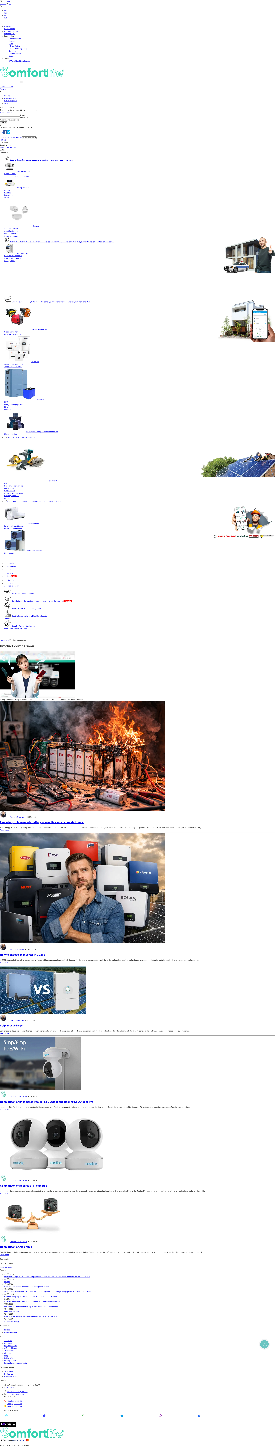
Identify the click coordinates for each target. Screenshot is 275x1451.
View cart (4, 147)
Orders (7, 96)
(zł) (5, 13)
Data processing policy (18, 48)
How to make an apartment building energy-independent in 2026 (30, 1316)
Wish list (7, 103)
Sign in (2, 112)
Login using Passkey (29, 137)
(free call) (17, 1392)
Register (8, 112)
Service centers (15, 39)
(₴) (5, 10)
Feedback (8, 1343)
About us (8, 1341)
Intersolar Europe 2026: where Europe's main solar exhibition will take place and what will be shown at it (47, 1277)
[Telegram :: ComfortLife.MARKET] (121, 1416)
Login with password (10, 120)
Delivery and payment (13, 31)
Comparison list (10, 98)
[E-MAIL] (6, 1416)
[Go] (36, 110)
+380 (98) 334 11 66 (14, 1404)
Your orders (9, 1371)
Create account (10, 1332)
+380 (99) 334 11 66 (14, 1401)
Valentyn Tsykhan (17, 817)
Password (24, 117)
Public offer (9, 1358)
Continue (3, 122)
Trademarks (9, 1351)
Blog (6, 1356)
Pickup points (9, 34)
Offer (11, 44)
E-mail (22, 115)
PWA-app (8, 26)
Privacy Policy (14, 46)
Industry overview (11, 1311)
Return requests (10, 101)
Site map (7, 1353)
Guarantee (13, 41)
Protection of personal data (15, 1363)
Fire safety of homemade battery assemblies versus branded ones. (31, 1306)
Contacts (12, 51)
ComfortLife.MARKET (18, 1096)
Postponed (8, 1374)
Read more (4, 830)
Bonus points (9, 29)
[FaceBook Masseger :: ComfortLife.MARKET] (199, 1416)
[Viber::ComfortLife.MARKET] (160, 1416)
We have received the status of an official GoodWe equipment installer (33, 1301)
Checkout (12, 147)
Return (11, 56)
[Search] (21, 82)
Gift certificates (15, 54)
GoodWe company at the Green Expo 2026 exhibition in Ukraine (30, 1296)
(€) (5, 18)
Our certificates (10, 1346)
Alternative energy (11, 1321)
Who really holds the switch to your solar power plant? (26, 1287)
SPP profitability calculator (19, 61)
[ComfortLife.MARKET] (32, 77)
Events (7, 1282)
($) (5, 15)
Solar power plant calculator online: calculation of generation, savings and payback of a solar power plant (47, 1291)
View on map (9, 1387)
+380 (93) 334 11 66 (14, 1406)
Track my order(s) (7, 110)
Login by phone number (12, 137)
